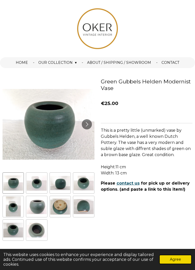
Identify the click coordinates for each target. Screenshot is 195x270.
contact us (128, 183)
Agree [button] (175, 259)
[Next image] (87, 124)
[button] (13, 183)
